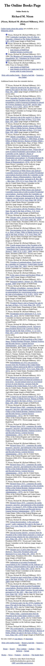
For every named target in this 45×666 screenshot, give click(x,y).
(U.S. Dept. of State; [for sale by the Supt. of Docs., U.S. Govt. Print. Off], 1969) (23, 119)
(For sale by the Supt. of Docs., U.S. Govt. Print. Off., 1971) (24, 605)
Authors (31, 649)
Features (18, 655)
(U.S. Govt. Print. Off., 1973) (25, 367)
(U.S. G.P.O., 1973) (25, 102)
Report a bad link (28, 75)
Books (4, 655)
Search (12, 649)
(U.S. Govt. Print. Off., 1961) (24, 264)
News (10, 655)
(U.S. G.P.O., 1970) (25, 291)
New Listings (22, 649)
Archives (26, 655)
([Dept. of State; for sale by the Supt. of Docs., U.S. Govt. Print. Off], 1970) (24, 211)
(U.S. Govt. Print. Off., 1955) (22, 552)
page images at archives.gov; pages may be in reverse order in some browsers (26, 70)
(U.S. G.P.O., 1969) (24, 248)
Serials (26, 651)
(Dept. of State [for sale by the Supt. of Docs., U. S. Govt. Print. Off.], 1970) (23, 329)
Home (5, 649)
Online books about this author (12, 29)
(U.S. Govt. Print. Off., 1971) (24, 536)
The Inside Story (37, 655)
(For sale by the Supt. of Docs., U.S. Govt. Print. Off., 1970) (24, 524)
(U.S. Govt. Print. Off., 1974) (25, 176)
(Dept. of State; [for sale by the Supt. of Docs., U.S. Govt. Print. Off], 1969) (24, 579)
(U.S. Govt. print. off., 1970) (25, 218)
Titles (38, 649)
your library (18, 639)
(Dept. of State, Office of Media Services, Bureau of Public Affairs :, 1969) (25, 140)
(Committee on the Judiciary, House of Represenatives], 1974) (25, 155)
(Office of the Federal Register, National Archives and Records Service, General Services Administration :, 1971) (25, 411)
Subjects (19, 651)
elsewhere (29, 639)
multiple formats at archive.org (21, 52)
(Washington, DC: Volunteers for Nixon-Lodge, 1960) (24, 58)
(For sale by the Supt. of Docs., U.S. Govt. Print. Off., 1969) (24, 90)
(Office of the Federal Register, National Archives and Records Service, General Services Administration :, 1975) (25, 488)
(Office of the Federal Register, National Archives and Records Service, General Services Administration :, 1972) (25, 450)
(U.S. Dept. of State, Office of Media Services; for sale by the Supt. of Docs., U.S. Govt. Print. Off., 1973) (24, 233)
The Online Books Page (22, 5)
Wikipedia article (7, 31)
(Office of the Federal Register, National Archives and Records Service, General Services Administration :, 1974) (25, 469)
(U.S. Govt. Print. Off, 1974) (25, 195)
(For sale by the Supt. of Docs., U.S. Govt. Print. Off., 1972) (24, 304)
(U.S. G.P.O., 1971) (24, 381)
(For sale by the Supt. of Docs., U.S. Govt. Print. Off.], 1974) (24, 565)
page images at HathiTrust (19, 50)
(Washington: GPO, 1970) (23, 39)
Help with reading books (11, 75)
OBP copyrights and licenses (22, 663)
